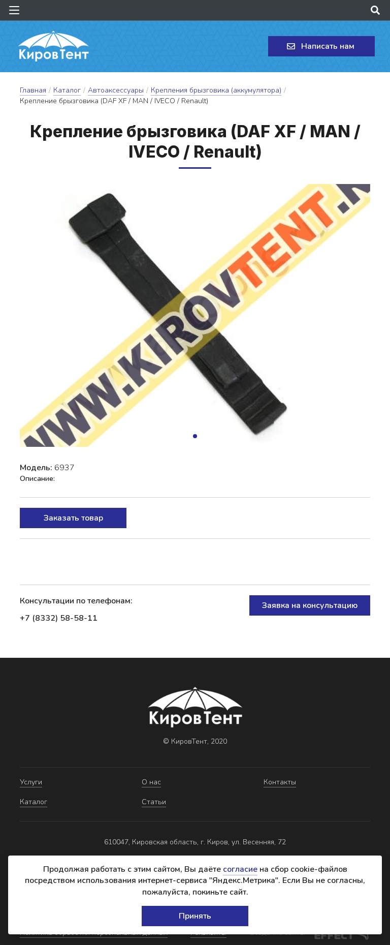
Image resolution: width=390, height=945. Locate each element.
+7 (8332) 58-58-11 (59, 618)
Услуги (31, 782)
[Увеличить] (195, 315)
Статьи (154, 802)
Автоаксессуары (116, 90)
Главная (33, 90)
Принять (195, 916)
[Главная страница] (53, 46)
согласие (240, 869)
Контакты (280, 782)
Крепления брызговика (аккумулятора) (216, 90)
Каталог (67, 90)
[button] (195, 436)
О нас (151, 782)
